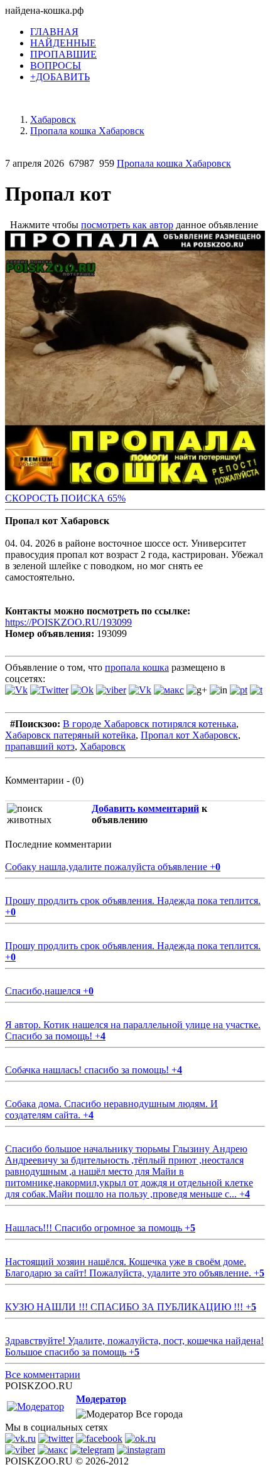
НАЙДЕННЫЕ (63, 43)
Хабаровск (103, 746)
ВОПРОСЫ (55, 65)
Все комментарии (42, 1374)
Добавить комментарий (145, 808)
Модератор (101, 1399)
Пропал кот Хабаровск (189, 735)
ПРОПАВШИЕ (63, 54)
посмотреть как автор (127, 224)
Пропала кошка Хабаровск (174, 163)
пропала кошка (137, 667)
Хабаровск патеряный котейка (70, 735)
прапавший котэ (40, 746)
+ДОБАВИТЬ (60, 76)
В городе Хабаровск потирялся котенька (149, 723)
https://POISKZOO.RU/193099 (68, 622)
